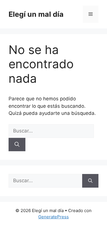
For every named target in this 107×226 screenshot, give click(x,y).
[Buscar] (17, 145)
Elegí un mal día (36, 14)
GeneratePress (53, 216)
